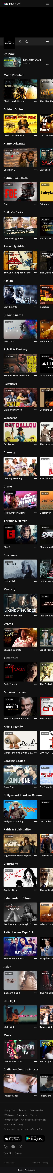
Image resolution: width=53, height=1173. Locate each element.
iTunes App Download (13, 1139)
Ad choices (9, 1124)
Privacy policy (11, 1119)
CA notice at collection (33, 1119)
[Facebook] (13, 1147)
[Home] (12, 4)
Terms (33, 1115)
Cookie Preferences (26, 1170)
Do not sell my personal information (23, 1129)
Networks (22, 1115)
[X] (20, 1147)
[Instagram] (6, 1147)
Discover (22, 1110)
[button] (26, 62)
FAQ (20, 1124)
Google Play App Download (35, 1139)
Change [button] (18, 1153)
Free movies (36, 1110)
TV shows (9, 1115)
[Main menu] (47, 3)
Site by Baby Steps (41, 1163)
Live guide (9, 1110)
